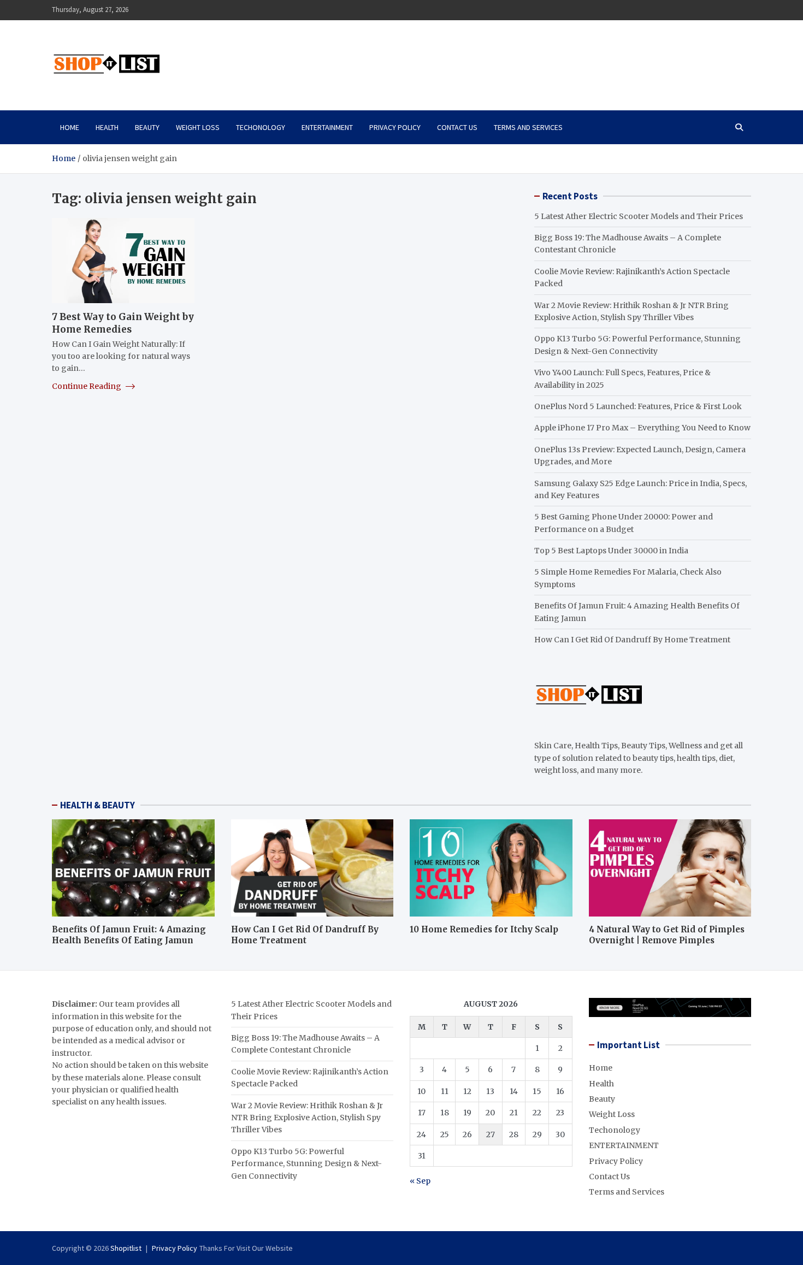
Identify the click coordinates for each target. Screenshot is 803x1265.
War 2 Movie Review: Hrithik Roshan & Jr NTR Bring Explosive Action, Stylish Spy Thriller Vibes (307, 1118)
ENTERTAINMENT (327, 127)
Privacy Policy (395, 127)
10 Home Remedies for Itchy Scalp (484, 929)
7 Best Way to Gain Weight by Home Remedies (123, 323)
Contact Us (457, 127)
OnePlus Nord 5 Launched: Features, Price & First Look (638, 406)
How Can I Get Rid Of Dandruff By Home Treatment (632, 640)
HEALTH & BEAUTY (97, 805)
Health (107, 127)
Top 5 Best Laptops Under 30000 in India (611, 550)
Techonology (260, 127)
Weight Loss (198, 127)
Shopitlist (125, 1248)
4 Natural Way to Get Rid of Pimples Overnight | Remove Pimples (667, 934)
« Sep (420, 1181)
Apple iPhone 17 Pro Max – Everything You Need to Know (642, 428)
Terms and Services (528, 127)
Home (69, 127)
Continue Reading (87, 386)
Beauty (147, 127)
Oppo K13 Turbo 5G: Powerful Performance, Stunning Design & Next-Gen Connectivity (306, 1163)
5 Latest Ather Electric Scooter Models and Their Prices (638, 216)
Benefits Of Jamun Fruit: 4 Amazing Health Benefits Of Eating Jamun (129, 934)
